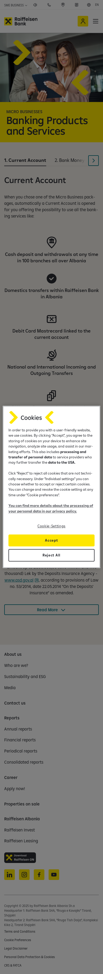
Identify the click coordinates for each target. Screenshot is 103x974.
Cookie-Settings (51, 526)
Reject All (51, 555)
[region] (52, 487)
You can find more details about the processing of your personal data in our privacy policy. (50, 508)
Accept (51, 540)
